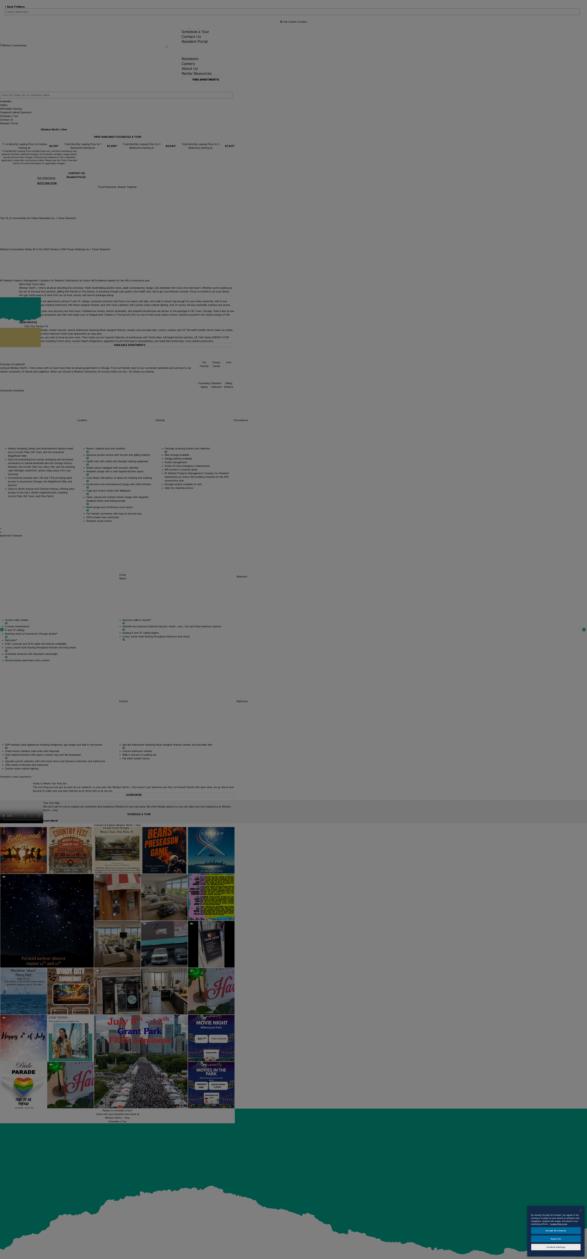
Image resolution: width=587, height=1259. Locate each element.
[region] (556, 1231)
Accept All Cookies (556, 1230)
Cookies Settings (555, 1247)
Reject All (556, 1239)
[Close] (580, 1210)
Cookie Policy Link (558, 1224)
